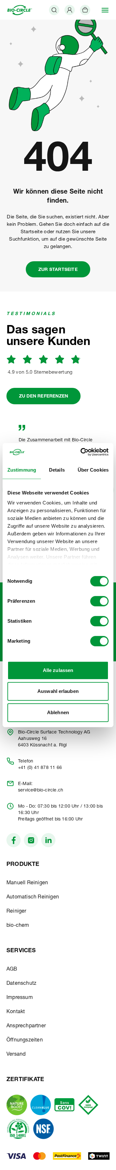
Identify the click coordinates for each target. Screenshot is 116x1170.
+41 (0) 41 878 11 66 (40, 768)
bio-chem (17, 925)
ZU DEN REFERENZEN (43, 396)
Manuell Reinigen (27, 883)
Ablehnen (58, 712)
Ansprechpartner (26, 1026)
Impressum (19, 998)
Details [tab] (57, 470)
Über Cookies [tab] (93, 470)
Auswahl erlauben (58, 691)
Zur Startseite (58, 270)
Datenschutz (21, 983)
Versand (15, 1054)
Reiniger (16, 911)
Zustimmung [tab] (21, 470)
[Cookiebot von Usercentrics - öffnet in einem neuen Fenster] (82, 452)
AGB (11, 969)
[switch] (99, 601)
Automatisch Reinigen (32, 897)
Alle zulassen (58, 670)
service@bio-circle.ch (40, 790)
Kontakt (15, 1012)
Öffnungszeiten (24, 1040)
